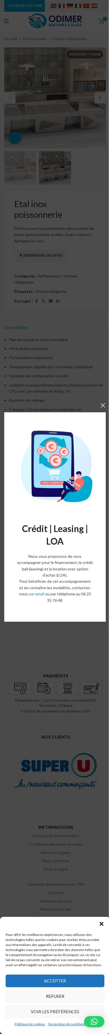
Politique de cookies (30, 1024)
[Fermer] (103, 405)
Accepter (55, 980)
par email (36, 593)
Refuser (55, 996)
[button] (101, 924)
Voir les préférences (55, 1011)
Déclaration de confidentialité (70, 1024)
